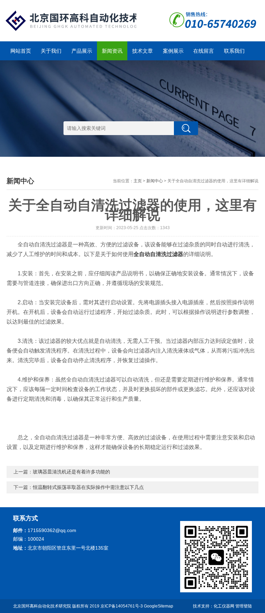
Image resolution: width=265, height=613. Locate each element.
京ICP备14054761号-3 (121, 606)
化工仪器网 (224, 606)
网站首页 (20, 51)
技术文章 (142, 51)
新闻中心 (154, 180)
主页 (138, 180)
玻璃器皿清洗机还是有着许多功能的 (71, 471)
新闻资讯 (112, 51)
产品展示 (81, 51)
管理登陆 (243, 606)
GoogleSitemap (158, 606)
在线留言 (203, 51)
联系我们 (234, 51)
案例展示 (173, 51)
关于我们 (51, 51)
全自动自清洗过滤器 (158, 254)
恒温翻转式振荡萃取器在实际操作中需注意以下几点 (88, 487)
